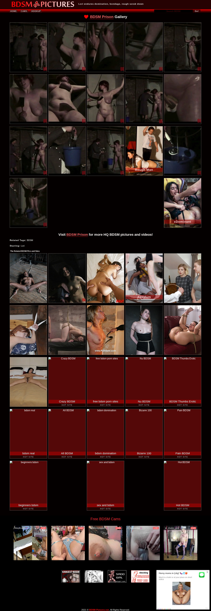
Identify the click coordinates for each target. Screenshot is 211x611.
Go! (197, 11)
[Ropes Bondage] (94, 576)
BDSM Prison (102, 17)
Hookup (36, 11)
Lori (23, 246)
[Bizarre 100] (140, 576)
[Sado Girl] (117, 576)
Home (13, 11)
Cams (24, 11)
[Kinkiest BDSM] (70, 576)
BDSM (30, 240)
